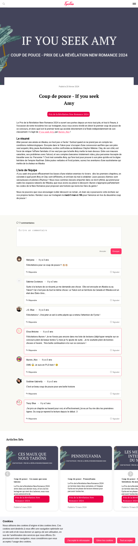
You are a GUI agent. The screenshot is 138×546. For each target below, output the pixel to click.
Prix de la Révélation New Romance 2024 (68, 114)
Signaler (116, 272)
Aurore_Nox (64, 132)
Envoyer (116, 251)
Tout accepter (126, 540)
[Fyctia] (69, 3)
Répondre (32, 272)
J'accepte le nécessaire (78, 540)
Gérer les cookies (104, 540)
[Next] (130, 474)
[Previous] (7, 474)
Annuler (102, 251)
